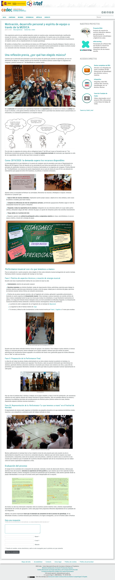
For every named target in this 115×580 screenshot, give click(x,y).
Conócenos (12, 17)
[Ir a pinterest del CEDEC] (110, 12)
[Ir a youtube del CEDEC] (107, 12)
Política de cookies (71, 562)
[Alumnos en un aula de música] (40, 86)
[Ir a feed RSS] (112, 12)
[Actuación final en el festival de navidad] (40, 432)
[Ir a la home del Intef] (35, 3)
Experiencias (29, 17)
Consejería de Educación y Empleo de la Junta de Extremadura (57, 571)
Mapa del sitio (26, 562)
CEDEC (33, 29)
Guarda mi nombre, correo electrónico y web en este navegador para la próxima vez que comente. (34, 548)
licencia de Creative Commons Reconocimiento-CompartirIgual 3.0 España (67, 576)
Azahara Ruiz (27, 29)
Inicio (4, 17)
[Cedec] (14, 9)
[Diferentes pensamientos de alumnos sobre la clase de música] (40, 132)
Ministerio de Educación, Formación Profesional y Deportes (57, 568)
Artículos (39, 17)
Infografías (98, 79)
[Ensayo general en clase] (40, 381)
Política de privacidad (86, 562)
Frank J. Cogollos (56, 309)
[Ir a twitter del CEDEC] (102, 12)
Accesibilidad (38, 562)
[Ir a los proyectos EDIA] (85, 32)
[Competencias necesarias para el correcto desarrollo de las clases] (40, 242)
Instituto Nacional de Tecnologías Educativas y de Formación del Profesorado (57, 570)
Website (37, 544)
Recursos (20, 17)
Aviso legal (58, 562)
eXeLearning (97, 41)
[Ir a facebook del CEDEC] (105, 12)
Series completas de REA (102, 65)
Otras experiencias (17, 29)
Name (36, 536)
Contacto (47, 17)
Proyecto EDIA (97, 28)
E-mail (36, 540)
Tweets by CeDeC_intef (86, 110)
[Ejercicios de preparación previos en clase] (40, 328)
